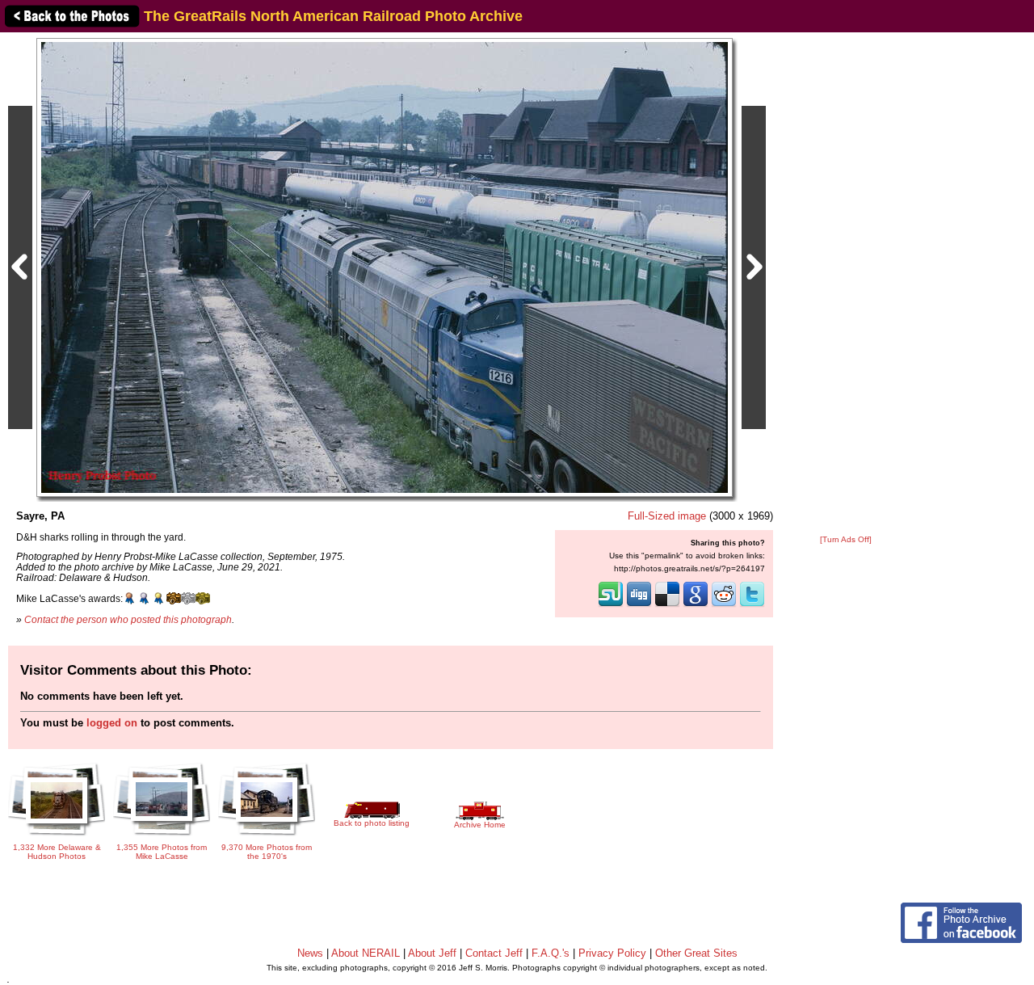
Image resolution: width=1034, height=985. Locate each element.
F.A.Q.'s (551, 953)
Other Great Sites (696, 953)
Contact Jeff (494, 953)
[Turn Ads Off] (846, 539)
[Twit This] (752, 605)
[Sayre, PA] (384, 267)
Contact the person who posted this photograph (128, 619)
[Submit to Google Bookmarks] (695, 605)
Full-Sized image (667, 516)
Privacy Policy (612, 953)
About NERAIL (365, 953)
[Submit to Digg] (639, 605)
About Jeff (432, 953)
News (310, 953)
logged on (111, 723)
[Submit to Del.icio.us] (667, 605)
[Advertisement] (845, 284)
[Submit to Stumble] (611, 605)
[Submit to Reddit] (724, 605)
